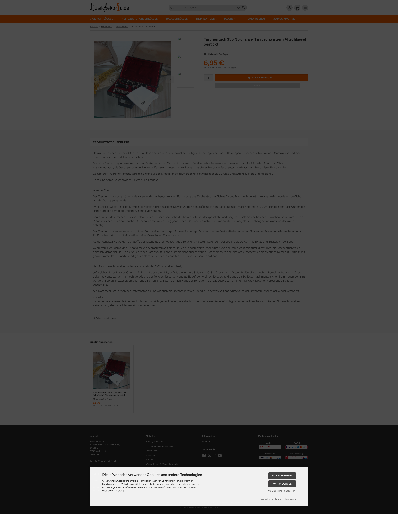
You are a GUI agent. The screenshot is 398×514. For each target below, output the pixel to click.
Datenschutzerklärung (270, 499)
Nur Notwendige (282, 484)
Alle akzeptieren (282, 476)
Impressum (290, 499)
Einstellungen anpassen (283, 491)
